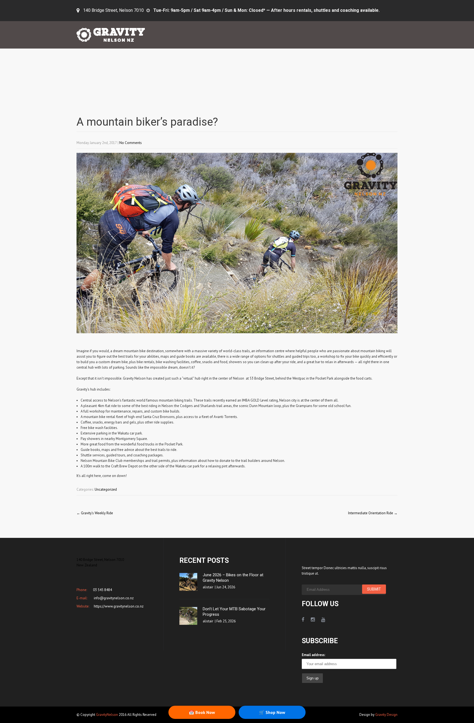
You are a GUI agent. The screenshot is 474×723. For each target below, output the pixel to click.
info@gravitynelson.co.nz (113, 598)
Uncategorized (106, 489)
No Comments (130, 142)
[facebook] (303, 619)
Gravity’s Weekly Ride (95, 513)
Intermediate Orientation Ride (372, 513)
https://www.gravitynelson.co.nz (118, 606)
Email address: (313, 655)
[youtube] (323, 619)
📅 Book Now (202, 712)
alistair (208, 587)
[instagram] (313, 619)
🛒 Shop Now (272, 712)
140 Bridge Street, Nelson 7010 (113, 10)
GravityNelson (107, 714)
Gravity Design (386, 714)
